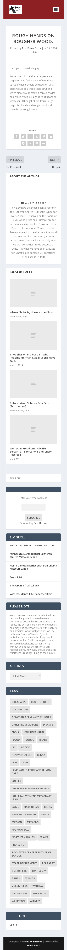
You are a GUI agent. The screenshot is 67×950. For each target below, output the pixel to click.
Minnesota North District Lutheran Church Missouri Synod (31, 555)
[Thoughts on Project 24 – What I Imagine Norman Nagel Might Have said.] (33, 335)
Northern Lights (23, 837)
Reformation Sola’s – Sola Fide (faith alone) (29, 404)
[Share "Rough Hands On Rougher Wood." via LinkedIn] (50, 136)
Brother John (40, 702)
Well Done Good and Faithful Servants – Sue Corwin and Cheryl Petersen (31, 451)
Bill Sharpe (19, 702)
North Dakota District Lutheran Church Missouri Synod (33, 567)
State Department (24, 863)
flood (16, 739)
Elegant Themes (32, 941)
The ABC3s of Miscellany (24, 585)
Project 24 (16, 577)
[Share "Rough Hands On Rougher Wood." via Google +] (30, 136)
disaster (48, 724)
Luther (16, 781)
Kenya (41, 755)
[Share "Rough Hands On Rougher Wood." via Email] (37, 143)
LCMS (25, 762)
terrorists (19, 870)
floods (29, 739)
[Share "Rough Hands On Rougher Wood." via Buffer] (23, 143)
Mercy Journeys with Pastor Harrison (32, 545)
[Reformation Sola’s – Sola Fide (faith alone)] (33, 384)
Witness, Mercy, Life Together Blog (31, 594)
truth (16, 878)
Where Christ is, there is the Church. (33, 312)
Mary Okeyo (31, 807)
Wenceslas (40, 893)
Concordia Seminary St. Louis (31, 717)
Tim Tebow (39, 870)
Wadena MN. (20, 893)
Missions (32, 822)
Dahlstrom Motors (25, 724)
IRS (13, 747)
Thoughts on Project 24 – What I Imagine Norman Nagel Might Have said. (32, 357)
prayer (44, 837)
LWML (15, 807)
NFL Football (20, 829)
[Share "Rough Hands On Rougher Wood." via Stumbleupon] (30, 143)
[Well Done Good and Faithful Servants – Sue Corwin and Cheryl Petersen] (33, 429)
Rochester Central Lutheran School (31, 854)
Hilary (43, 739)
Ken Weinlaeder (22, 755)
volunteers (19, 886)
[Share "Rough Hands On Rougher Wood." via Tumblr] (37, 136)
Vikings (30, 878)
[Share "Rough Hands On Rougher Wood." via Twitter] (23, 136)
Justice (25, 747)
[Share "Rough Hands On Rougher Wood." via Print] (43, 143)
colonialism (20, 709)
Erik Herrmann (34, 732)
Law (14, 762)
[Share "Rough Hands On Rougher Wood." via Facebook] (16, 136)
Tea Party (48, 863)
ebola (15, 732)
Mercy (48, 807)
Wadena (37, 886)
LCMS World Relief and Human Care (31, 771)
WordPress (33, 945)
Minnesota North (24, 814)
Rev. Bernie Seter (31, 48)
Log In (13, 924)
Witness (35, 901)
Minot (45, 814)
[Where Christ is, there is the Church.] (33, 293)
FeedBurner (40, 523)
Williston (18, 901)
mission (17, 822)
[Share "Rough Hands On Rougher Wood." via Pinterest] (43, 136)
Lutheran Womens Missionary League (32, 797)
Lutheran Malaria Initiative (30, 788)
